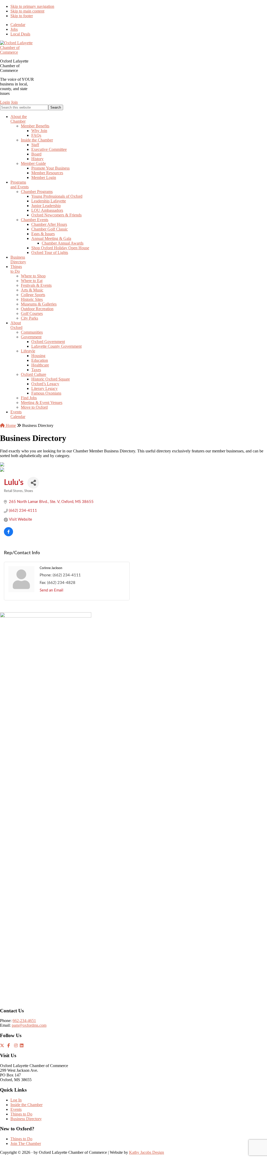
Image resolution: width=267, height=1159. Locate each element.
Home (10, 425)
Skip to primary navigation (32, 6)
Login (5, 102)
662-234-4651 (24, 1020)
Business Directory (26, 1119)
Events (16, 1109)
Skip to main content (27, 11)
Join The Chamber (25, 1143)
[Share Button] (33, 483)
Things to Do (21, 1114)
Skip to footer (21, 16)
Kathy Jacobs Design (146, 1152)
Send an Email (51, 590)
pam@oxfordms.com (29, 1025)
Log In (16, 1100)
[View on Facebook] (8, 535)
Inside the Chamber (26, 1104)
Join (14, 102)
